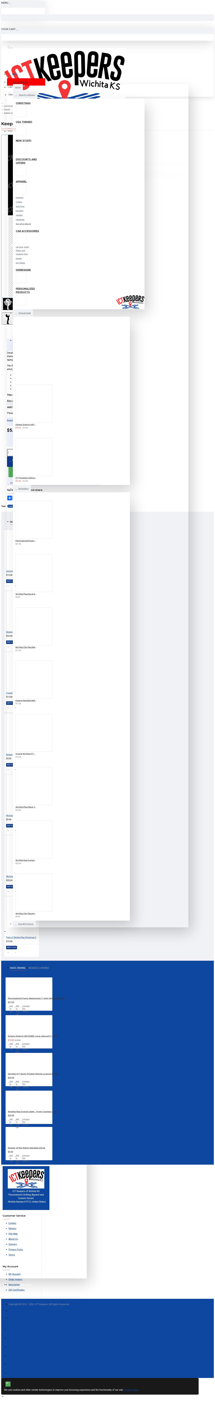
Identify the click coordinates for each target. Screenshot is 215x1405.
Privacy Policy (131, 1389)
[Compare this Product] (22, 427)
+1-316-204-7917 (26, 1205)
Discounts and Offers (26, 161)
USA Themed (24, 122)
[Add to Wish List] (12, 427)
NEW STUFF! (23, 140)
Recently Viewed (39, 967)
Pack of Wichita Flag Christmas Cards (22, 937)
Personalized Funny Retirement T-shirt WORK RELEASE (36, 998)
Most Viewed (18, 967)
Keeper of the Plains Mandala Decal (26, 1148)
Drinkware (23, 270)
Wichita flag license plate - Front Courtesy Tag (32, 1111)
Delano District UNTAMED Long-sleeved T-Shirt (32, 1036)
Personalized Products (25, 290)
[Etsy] (12, 1319)
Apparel (21, 181)
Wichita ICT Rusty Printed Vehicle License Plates (33, 1074)
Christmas (23, 103)
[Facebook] (12, 1312)
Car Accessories (27, 231)
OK (7, 1383)
